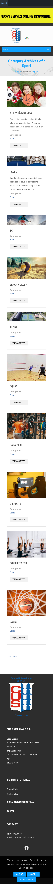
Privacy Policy (12, 789)
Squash (14, 386)
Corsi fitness (18, 563)
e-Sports (15, 503)
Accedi (4, 3)
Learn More (27, 880)
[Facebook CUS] (26, 848)
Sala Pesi (16, 445)
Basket (14, 622)
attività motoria (21, 113)
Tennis (14, 327)
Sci (11, 230)
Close (19, 874)
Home (18, 72)
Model (33, 874)
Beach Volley (18, 284)
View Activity (19, 145)
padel (13, 171)
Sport (35, 72)
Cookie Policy (12, 794)
